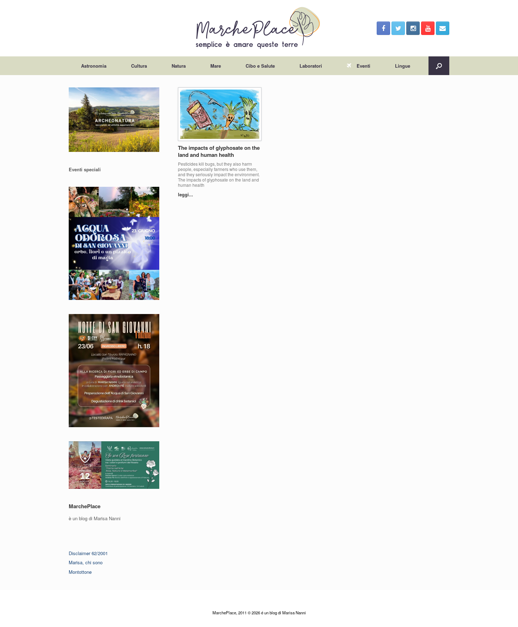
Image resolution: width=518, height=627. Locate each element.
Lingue (402, 65)
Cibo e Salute (260, 65)
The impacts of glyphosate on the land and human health (219, 151)
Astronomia (93, 65)
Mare (215, 65)
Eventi (363, 65)
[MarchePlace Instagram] (413, 28)
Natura (179, 65)
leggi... (186, 194)
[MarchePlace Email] (442, 28)
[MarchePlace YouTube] (427, 28)
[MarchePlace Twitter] (398, 28)
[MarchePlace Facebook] (383, 28)
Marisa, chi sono (86, 562)
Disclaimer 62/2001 (88, 553)
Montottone (80, 571)
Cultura (139, 65)
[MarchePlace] (259, 28)
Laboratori (311, 65)
